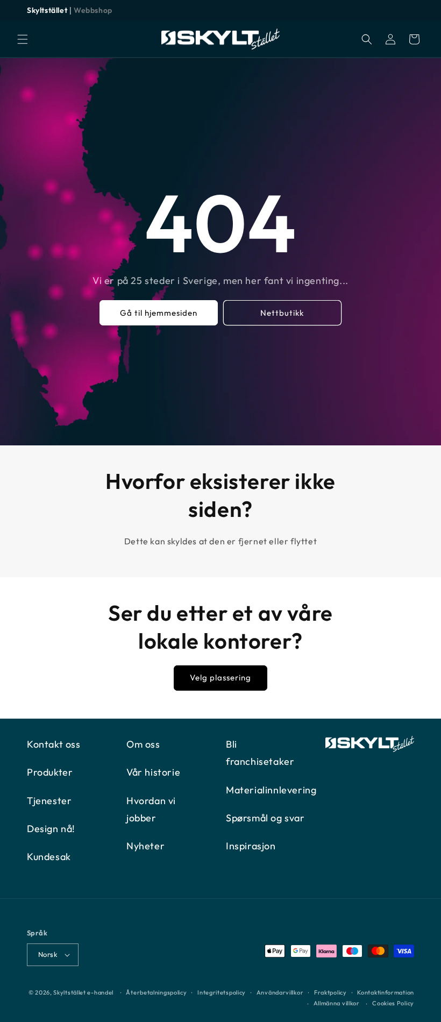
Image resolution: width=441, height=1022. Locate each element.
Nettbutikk (282, 313)
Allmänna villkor (337, 1003)
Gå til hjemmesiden (158, 313)
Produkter (50, 772)
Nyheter (145, 846)
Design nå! (51, 828)
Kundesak (49, 856)
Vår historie (153, 772)
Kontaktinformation (385, 992)
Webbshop (93, 10)
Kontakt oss (54, 744)
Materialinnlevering (271, 790)
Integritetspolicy (221, 992)
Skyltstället (47, 10)
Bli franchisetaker (260, 753)
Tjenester (49, 800)
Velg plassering (220, 677)
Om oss (143, 744)
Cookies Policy (393, 1003)
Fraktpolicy (330, 992)
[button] (22, 39)
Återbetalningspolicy (156, 992)
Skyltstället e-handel (83, 992)
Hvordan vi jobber (151, 809)
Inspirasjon (251, 846)
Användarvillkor (280, 992)
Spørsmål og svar (265, 818)
